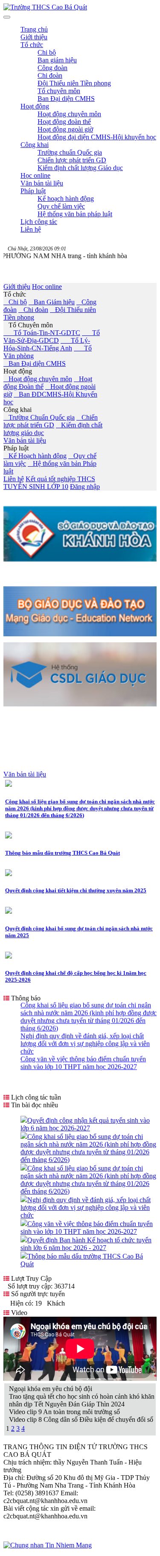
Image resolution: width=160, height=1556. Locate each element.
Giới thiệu (16, 286)
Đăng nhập (85, 486)
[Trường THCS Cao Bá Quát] (45, 7)
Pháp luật (16, 448)
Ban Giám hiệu (52, 302)
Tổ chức (14, 294)
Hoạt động (17, 371)
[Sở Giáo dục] (80, 559)
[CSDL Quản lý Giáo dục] (80, 702)
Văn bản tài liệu (24, 440)
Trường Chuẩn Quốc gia (39, 417)
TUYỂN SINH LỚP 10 (35, 486)
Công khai (17, 409)
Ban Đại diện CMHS (34, 363)
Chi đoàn (33, 309)
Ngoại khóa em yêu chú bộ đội (50, 1388)
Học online (47, 286)
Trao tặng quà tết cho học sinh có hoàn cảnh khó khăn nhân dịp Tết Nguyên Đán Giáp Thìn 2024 (81, 1400)
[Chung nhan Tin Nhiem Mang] (47, 1545)
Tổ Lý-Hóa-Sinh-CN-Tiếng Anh (46, 344)
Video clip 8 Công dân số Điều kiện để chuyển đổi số (81, 1419)
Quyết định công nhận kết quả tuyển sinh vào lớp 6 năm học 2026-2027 (85, 1124)
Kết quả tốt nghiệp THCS (60, 478)
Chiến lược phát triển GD (50, 421)
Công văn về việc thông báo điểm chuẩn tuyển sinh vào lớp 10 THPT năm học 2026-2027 (83, 1058)
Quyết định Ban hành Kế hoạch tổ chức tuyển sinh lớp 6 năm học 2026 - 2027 (85, 1243)
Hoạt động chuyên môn (37, 378)
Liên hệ (13, 478)
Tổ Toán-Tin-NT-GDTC (41, 332)
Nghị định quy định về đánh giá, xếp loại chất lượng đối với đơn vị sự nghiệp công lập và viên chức (85, 1039)
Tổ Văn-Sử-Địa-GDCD (51, 336)
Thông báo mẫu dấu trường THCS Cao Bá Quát (62, 853)
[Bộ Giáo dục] (80, 634)
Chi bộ (15, 302)
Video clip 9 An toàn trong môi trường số (64, 1411)
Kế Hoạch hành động (35, 455)
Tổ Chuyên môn (28, 325)
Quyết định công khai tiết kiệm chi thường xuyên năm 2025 (75, 890)
